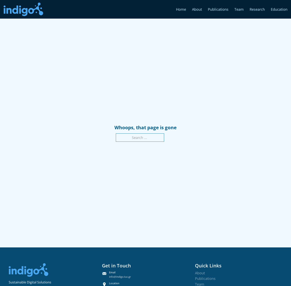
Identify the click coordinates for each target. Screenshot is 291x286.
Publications (218, 9)
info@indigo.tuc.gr (120, 276)
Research (257, 9)
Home (181, 9)
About (197, 9)
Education (279, 9)
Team (239, 9)
